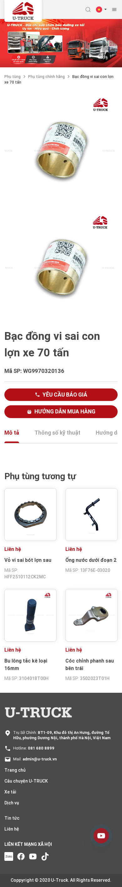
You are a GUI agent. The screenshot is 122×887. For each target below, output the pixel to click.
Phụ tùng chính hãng (46, 76)
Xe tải (10, 792)
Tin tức (11, 818)
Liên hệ (11, 829)
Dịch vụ (11, 803)
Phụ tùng (12, 76)
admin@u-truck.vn (40, 759)
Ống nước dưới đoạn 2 (91, 560)
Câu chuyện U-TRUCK (26, 781)
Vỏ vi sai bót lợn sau (27, 560)
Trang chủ (15, 770)
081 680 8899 (41, 748)
